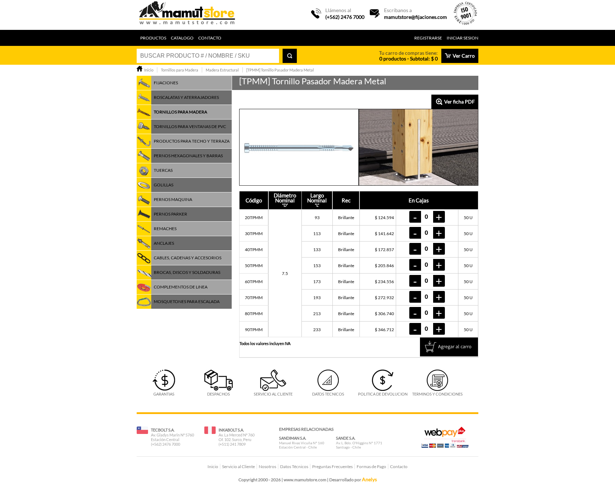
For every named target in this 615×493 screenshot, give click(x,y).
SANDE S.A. (345, 438)
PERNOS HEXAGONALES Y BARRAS (188, 155)
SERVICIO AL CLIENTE (273, 394)
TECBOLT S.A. (162, 430)
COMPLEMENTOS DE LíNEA (180, 287)
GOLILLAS (163, 184)
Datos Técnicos (294, 466)
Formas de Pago (371, 466)
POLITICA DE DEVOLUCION (383, 394)
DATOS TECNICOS (328, 394)
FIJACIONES (166, 82)
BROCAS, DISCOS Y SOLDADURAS (187, 272)
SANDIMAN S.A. (292, 438)
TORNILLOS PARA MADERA (180, 112)
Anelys (369, 479)
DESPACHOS (218, 394)
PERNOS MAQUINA (173, 199)
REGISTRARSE (428, 38)
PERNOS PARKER (170, 214)
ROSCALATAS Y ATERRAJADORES (186, 97)
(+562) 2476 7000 (344, 17)
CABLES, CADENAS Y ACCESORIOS (187, 257)
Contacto (209, 38)
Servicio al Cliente (238, 466)
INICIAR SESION (462, 38)
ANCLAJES (164, 243)
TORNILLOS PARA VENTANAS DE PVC (190, 126)
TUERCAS (163, 170)
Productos (153, 38)
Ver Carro (464, 56)
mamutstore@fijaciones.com (415, 17)
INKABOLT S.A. (231, 430)
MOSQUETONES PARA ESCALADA (187, 301)
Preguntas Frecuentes (332, 466)
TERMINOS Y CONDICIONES (437, 394)
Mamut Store (187, 15)
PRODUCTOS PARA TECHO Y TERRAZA (192, 141)
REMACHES (165, 228)
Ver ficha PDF (459, 102)
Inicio (212, 466)
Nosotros (267, 466)
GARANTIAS (163, 394)
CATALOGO (182, 38)
